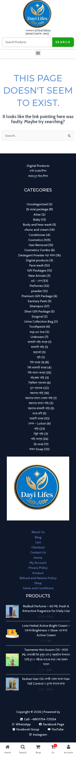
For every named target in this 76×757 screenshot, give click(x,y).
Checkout (38, 547)
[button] (38, 53)
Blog (38, 537)
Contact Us (38, 552)
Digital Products (38, 166)
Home (38, 557)
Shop (38, 583)
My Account (38, 563)
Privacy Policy (38, 568)
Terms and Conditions (38, 588)
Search (63, 42)
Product (38, 573)
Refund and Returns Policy (38, 578)
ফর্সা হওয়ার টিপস (38, 171)
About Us (38, 532)
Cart (38, 542)
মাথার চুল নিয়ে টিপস (38, 176)
